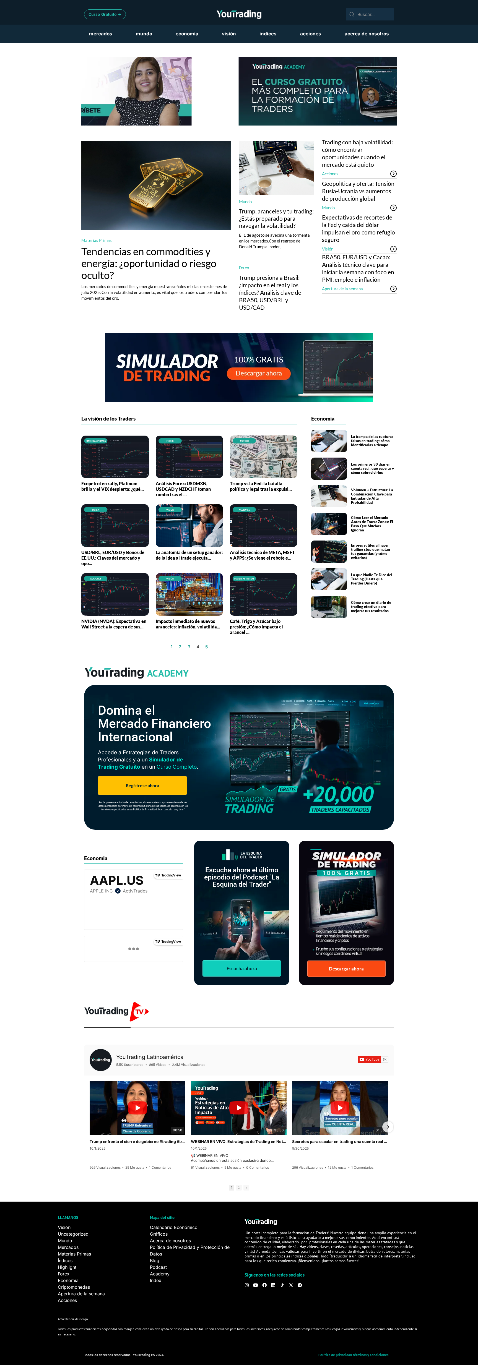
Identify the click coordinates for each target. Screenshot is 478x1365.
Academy (160, 1274)
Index (155, 1280)
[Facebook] (264, 1285)
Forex (244, 267)
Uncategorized (73, 1234)
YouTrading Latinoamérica (149, 1057)
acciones (310, 33)
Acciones (330, 173)
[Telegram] (300, 1285)
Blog (154, 1260)
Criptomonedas (74, 1287)
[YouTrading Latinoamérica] (101, 1060)
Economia (68, 1280)
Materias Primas (96, 240)
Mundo (245, 201)
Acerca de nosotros (170, 1240)
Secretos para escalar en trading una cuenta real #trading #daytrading (340, 1141)
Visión (327, 248)
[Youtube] (255, 1285)
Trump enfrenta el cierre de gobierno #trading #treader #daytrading (137, 1141)
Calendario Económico (174, 1227)
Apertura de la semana (342, 288)
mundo (144, 33)
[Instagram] (247, 1285)
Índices (65, 1260)
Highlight (67, 1267)
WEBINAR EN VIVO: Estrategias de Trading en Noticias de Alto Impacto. (239, 1141)
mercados (100, 33)
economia (187, 33)
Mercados (68, 1247)
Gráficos (159, 1234)
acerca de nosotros (367, 33)
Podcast (158, 1267)
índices (268, 33)
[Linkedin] (273, 1285)
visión (229, 33)
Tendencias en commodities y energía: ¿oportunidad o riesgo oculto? (149, 263)
